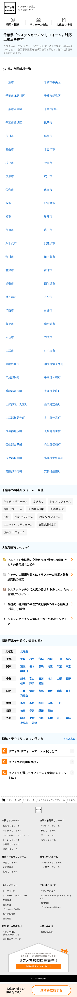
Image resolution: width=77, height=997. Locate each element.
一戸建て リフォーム (50, 867)
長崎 (41, 718)
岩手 (32, 659)
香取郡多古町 (14, 391)
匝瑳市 (10, 337)
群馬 (41, 666)
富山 (32, 678)
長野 (68, 678)
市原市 (10, 230)
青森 (22, 659)
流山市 (48, 230)
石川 (41, 678)
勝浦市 (48, 216)
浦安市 (10, 283)
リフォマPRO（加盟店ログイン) (10, 933)
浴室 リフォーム (10, 849)
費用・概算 (12, 24)
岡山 (41, 703)
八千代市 (11, 243)
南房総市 (49, 324)
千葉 (59, 666)
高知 (50, 710)
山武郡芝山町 (52, 404)
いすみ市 (49, 350)
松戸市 (10, 163)
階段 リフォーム (48, 839)
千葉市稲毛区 (52, 95)
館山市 (10, 149)
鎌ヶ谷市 (49, 256)
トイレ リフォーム (11, 839)
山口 (59, 703)
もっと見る (69, 738)
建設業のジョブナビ (12, 939)
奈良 (68, 691)
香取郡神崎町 (52, 377)
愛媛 (41, 710)
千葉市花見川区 (15, 95)
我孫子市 (49, 243)
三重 (22, 691)
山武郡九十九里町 (17, 404)
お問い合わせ (47, 932)
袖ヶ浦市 (11, 297)
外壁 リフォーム (10, 862)
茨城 (22, 666)
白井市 (48, 310)
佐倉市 (10, 189)
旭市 (8, 203)
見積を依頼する (51, 990)
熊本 (50, 718)
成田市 (48, 176)
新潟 (22, 678)
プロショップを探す (12, 909)
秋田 (50, 659)
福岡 (22, 718)
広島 (50, 703)
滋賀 (32, 691)
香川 (32, 710)
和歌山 (24, 695)
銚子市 (48, 122)
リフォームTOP (14, 800)
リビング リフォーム (50, 826)
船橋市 (48, 136)
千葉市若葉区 (14, 109)
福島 (68, 659)
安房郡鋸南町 (52, 471)
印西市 (10, 310)
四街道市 (49, 283)
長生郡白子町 (14, 444)
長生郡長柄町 (52, 444)
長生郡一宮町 (52, 417)
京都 (41, 691)
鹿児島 (24, 723)
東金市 (48, 189)
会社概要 (7, 918)
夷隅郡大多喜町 (53, 458)
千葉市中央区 (52, 82)
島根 (32, 703)
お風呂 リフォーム (11, 826)
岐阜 (22, 683)
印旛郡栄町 (12, 377)
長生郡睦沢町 (14, 431)
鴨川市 (10, 256)
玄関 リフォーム (10, 871)
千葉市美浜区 (14, 122)
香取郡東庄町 (52, 391)
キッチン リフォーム (12, 830)
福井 (50, 678)
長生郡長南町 (14, 458)
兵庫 (59, 691)
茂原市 (10, 176)
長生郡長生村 (52, 431)
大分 (59, 718)
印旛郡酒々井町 (53, 364)
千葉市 (10, 82)
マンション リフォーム (51, 862)
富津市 (48, 270)
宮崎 (68, 718)
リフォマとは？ (48, 890)
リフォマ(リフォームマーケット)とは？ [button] (32, 751)
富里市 (10, 324)
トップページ (9, 890)
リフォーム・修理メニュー (15, 895)
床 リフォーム (47, 835)
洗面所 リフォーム (11, 844)
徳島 (22, 710)
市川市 (10, 136)
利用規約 (45, 902)
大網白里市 (12, 364)
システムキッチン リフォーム (51, 800)
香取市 (48, 337)
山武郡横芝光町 (15, 417)
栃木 (32, 666)
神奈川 (24, 671)
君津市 (10, 270)
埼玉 (50, 666)
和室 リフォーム (48, 830)
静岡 (32, 683)
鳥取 (22, 703)
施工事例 (7, 904)
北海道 (24, 651)
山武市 (10, 350)
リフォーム (30, 800)
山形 (59, 659)
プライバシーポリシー (51, 907)
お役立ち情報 (64, 24)
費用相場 (7, 900)
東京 (68, 666)
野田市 (48, 163)
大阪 (50, 691)
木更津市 (49, 149)
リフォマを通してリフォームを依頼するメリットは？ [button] (37, 775)
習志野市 (49, 203)
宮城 (41, 659)
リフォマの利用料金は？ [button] (23, 762)
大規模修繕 (8, 867)
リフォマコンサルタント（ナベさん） (55, 896)
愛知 (41, 683)
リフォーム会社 (39, 24)
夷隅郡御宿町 (14, 471)
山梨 (59, 678)
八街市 (48, 297)
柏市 (8, 216)
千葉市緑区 (51, 109)
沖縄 (34, 723)
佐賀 (32, 718)
